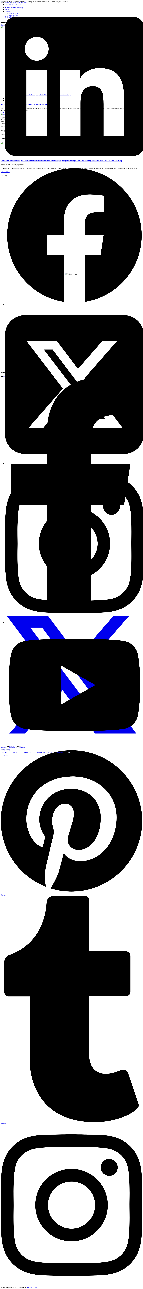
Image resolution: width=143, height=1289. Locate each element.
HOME (4, 752)
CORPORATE (16, 752)
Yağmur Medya (32, 1287)
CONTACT (61, 752)
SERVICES (41, 752)
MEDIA (51, 752)
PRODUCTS (28, 752)
